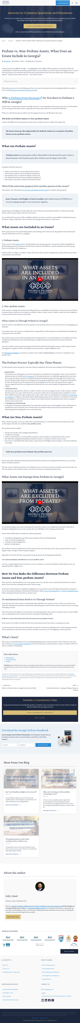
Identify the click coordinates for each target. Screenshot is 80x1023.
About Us (5, 965)
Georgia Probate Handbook (10, 989)
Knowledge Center (8, 993)
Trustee (8, 661)
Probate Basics (7, 996)
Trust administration (48, 968)
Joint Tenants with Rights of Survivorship (35, 190)
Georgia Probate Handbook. (22, 644)
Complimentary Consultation (11, 972)
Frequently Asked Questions (11, 1000)
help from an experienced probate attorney (23, 90)
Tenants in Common (11, 353)
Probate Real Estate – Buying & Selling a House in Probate (62, 688)
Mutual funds (10, 657)
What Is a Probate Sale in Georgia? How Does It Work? (19, 687)
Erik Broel (7, 61)
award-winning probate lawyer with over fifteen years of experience (36, 906)
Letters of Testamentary (52, 591)
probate (18, 244)
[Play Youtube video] (40, 279)
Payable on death (11, 659)
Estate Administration (48, 965)
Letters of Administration (70, 591)
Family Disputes (46, 979)
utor (31, 376)
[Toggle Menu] (76, 3)
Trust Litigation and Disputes (50, 975)
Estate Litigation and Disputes (50, 972)
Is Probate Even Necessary (24, 97)
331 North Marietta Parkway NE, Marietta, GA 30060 (56, 996)
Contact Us (6, 968)
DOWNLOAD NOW (43, 745)
